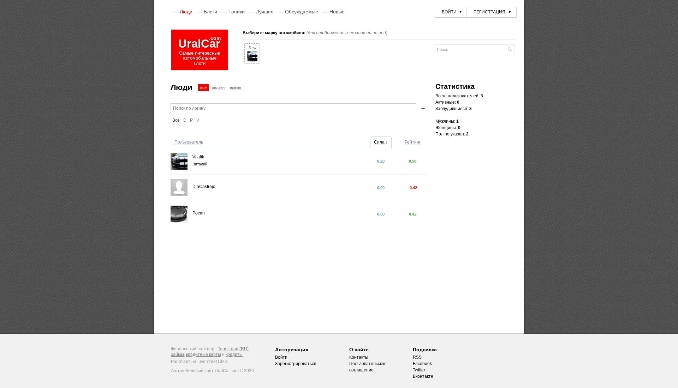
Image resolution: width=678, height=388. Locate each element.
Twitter (419, 370)
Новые (337, 11)
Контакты (358, 357)
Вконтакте (423, 376)
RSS (417, 357)
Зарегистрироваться (295, 363)
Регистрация (489, 12)
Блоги (210, 11)
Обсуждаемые (301, 11)
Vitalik (198, 156)
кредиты (234, 354)
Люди (186, 11)
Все (203, 87)
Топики (236, 11)
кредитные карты (203, 354)
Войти (449, 12)
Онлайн (218, 87)
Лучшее (265, 11)
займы (177, 354)
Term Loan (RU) (233, 348)
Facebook (422, 363)
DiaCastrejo (203, 186)
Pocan (198, 213)
